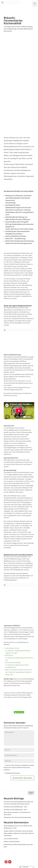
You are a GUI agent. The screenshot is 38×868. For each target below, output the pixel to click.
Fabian (6, 841)
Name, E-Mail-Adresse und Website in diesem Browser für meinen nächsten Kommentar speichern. (19, 768)
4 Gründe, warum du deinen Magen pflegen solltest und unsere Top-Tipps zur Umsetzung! (19, 833)
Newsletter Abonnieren (13, 773)
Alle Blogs (29, 26)
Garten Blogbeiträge (10, 29)
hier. (15, 395)
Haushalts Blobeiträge (24, 29)
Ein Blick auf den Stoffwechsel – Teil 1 (15, 809)
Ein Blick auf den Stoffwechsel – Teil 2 (15, 807)
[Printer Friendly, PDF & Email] (19, 712)
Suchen (31, 793)
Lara (5, 838)
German (25, 867)
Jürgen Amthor (11, 26)
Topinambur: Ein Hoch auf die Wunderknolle (17, 817)
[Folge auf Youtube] (9, 861)
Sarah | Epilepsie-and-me (12, 826)
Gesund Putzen (13, 838)
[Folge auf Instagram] (6, 861)
